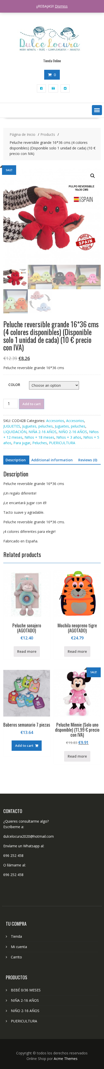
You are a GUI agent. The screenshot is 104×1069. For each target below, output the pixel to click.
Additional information (52, 460)
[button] (97, 110)
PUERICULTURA (62, 442)
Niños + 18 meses (39, 437)
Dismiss (61, 6)
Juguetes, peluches (37, 426)
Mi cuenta (19, 946)
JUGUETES (11, 426)
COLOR (14, 384)
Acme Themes (65, 1058)
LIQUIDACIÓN (15, 431)
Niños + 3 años (68, 437)
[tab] (15, 460)
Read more (26, 651)
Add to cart (31, 404)
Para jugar (21, 442)
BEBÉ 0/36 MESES (26, 990)
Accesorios (55, 420)
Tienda (16, 936)
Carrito (16, 957)
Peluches (39, 442)
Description (16, 460)
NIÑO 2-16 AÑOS (73, 431)
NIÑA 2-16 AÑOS (43, 431)
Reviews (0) (87, 460)
